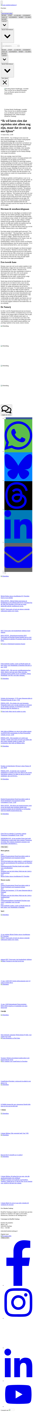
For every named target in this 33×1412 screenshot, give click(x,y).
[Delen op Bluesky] (18, 480)
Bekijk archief (5, 1237)
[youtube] (18, 1406)
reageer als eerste (6, 415)
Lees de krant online (6, 13)
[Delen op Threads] (18, 509)
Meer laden (4, 847)
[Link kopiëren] (5, 573)
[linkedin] (18, 1381)
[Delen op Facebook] (5, 418)
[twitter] (18, 1348)
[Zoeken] (19, 46)
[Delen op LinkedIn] (18, 542)
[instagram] (18, 1318)
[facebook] (18, 1285)
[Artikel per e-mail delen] (18, 571)
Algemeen (16, 134)
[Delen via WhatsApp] (18, 451)
